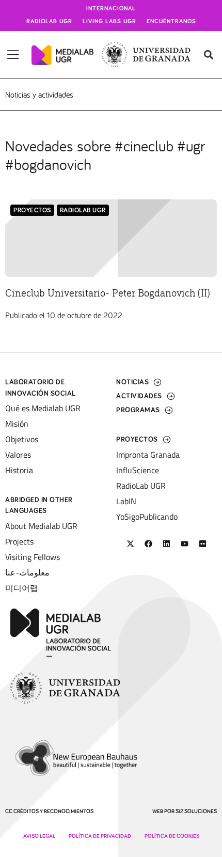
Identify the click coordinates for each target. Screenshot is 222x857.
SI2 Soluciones (196, 811)
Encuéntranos (171, 22)
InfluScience (137, 470)
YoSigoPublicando (147, 516)
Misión (16, 423)
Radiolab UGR (49, 22)
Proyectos (32, 210)
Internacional (111, 9)
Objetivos (21, 439)
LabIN (126, 501)
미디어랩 (21, 588)
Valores (18, 454)
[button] (208, 55)
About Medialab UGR (41, 526)
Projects (19, 541)
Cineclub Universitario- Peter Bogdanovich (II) (107, 293)
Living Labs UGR (109, 22)
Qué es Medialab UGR (43, 408)
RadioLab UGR (83, 210)
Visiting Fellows (32, 557)
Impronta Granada (148, 454)
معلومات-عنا (27, 572)
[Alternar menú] (13, 55)
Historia (19, 470)
